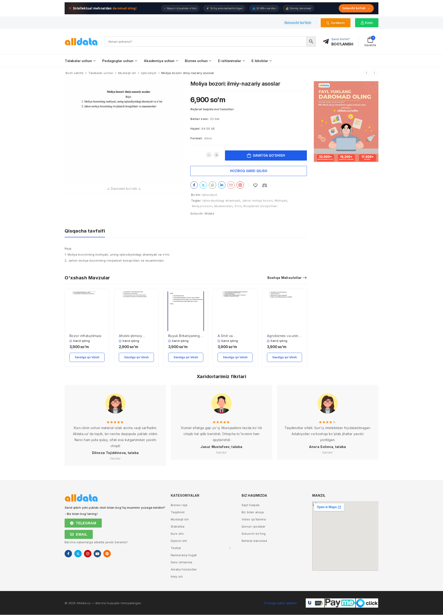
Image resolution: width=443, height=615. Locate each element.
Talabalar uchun (78, 61)
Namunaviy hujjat (184, 555)
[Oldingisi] (367, 73)
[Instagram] (240, 185)
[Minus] (209, 155)
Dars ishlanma (181, 562)
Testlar (176, 548)
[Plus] (216, 155)
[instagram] (87, 553)
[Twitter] (203, 185)
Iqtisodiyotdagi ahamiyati (221, 200)
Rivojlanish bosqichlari (260, 206)
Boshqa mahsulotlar (284, 278)
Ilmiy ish (177, 576)
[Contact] (327, 41)
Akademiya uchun (159, 61)
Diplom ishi (179, 541)
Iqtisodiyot (148, 73)
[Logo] (81, 42)
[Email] (231, 185)
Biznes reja (179, 505)
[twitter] (78, 553)
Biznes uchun (196, 61)
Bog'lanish (342, 44)
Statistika (178, 526)
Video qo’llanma (254, 519)
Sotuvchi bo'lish (356, 8)
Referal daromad (254, 541)
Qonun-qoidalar (254, 526)
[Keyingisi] (374, 73)
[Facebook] (194, 185)
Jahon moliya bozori (257, 200)
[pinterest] (107, 553)
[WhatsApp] (212, 185)
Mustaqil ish (127, 73)
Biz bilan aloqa (253, 512)
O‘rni (238, 206)
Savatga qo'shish (269, 155)
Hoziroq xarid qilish (248, 171)
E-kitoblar (259, 61)
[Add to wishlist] (255, 185)
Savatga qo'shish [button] (87, 357)
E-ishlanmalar (229, 61)
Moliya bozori (202, 206)
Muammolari (223, 206)
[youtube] (97, 553)
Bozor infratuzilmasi (85, 336)
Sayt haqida (251, 505)
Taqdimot (178, 512)
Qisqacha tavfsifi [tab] (85, 231)
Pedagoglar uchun (117, 61)
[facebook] (68, 553)
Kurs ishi (177, 533)
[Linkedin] (221, 185)
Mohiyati (281, 200)
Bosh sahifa (75, 73)
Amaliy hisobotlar (184, 569)
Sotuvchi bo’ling (254, 533)
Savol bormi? (340, 39)
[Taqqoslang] (264, 185)
